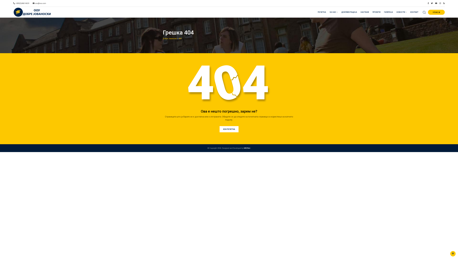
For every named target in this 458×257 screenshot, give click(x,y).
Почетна (322, 12)
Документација (349, 12)
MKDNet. (247, 148)
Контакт (414, 12)
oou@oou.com (40, 3)
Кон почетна (229, 129)
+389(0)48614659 (22, 3)
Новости (400, 12)
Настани (365, 12)
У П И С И (436, 12)
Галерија (388, 12)
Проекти (376, 12)
